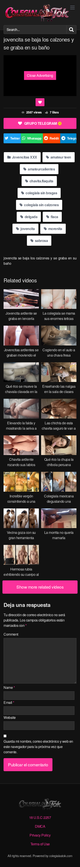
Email (9, 702)
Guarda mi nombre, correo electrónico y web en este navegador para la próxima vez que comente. (38, 746)
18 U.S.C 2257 (40, 817)
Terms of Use (40, 843)
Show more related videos (40, 587)
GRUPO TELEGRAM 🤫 (43, 123)
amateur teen (60, 157)
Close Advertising (40, 75)
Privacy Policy (40, 835)
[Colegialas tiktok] (37, 13)
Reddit (54, 138)
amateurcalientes (41, 169)
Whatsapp (34, 138)
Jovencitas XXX (24, 157)
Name (9, 687)
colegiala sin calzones (41, 204)
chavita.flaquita (41, 180)
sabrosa (41, 240)
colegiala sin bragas (41, 192)
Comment (11, 634)
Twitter (15, 138)
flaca (54, 216)
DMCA (40, 826)
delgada (30, 216)
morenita (54, 228)
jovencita (27, 228)
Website (10, 717)
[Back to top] (72, 857)
